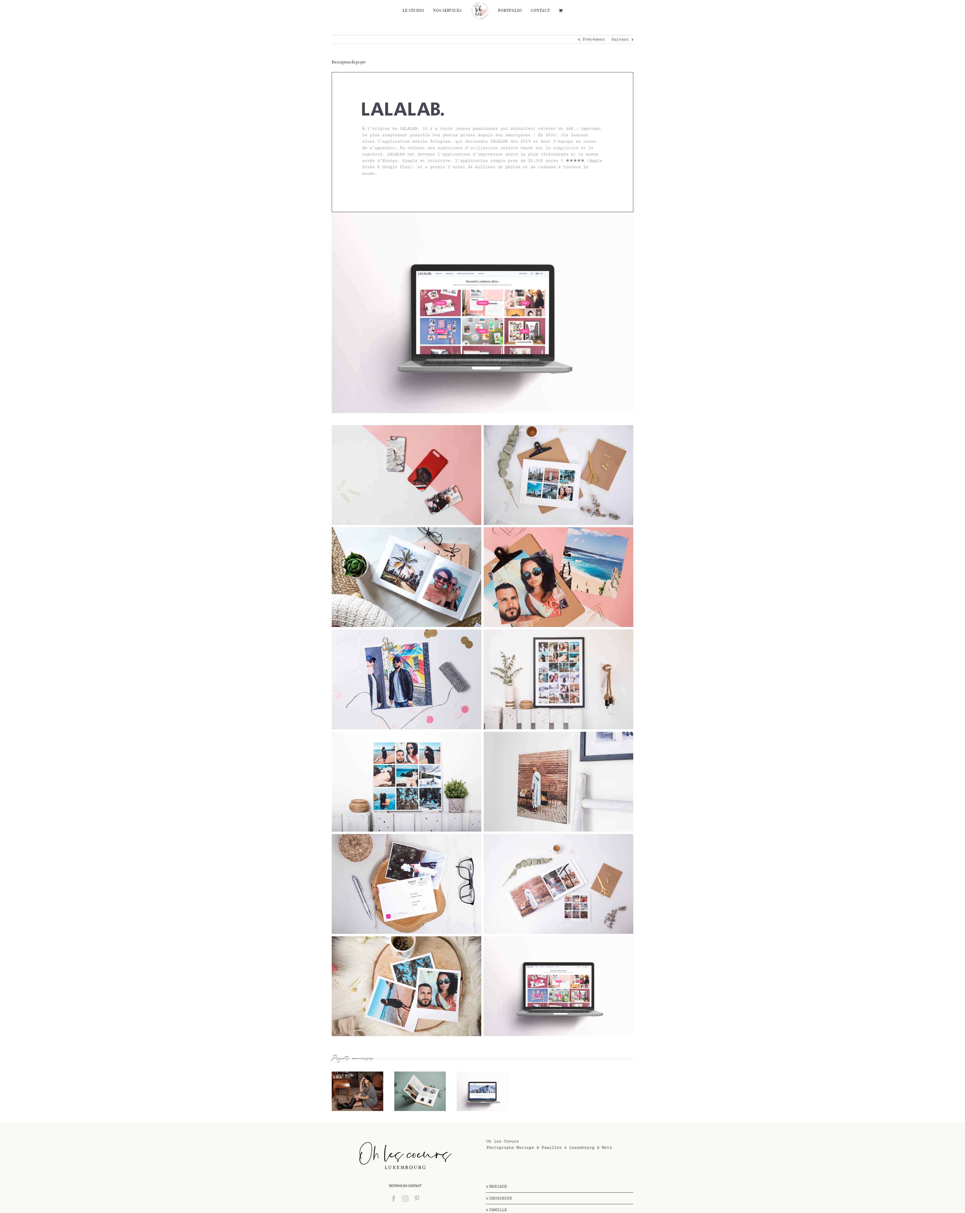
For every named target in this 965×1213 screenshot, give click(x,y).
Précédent (594, 39)
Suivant (620, 39)
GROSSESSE (500, 1198)
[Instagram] (405, 1198)
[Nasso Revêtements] (420, 1091)
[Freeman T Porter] (357, 1091)
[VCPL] (482, 1091)
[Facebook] (394, 1198)
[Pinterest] (417, 1198)
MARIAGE (498, 1186)
